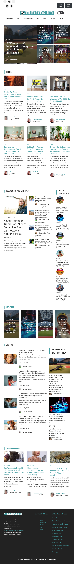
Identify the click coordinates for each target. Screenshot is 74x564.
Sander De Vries (44, 204)
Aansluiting (60, 5)
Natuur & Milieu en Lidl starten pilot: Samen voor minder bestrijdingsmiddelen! (43, 241)
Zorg (44, 18)
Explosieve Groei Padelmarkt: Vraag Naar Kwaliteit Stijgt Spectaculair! (62, 209)
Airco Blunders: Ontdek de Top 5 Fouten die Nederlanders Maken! (36, 99)
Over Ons (52, 18)
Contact (61, 18)
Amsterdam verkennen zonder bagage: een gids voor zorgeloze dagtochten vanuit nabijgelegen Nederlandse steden (43, 214)
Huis (18, 18)
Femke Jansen (14, 117)
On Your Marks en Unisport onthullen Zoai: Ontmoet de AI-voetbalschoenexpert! (45, 35)
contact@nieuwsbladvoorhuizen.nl (14, 530)
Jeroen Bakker (44, 219)
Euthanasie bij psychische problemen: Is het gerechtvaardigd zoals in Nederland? (33, 396)
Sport (37, 18)
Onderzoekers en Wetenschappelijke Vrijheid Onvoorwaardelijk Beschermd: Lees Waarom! (43, 199)
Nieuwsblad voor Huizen (31, 559)
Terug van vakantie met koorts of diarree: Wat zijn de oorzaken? (31, 417)
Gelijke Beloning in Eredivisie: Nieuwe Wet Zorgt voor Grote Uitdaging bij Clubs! (63, 297)
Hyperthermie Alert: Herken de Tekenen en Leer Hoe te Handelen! (32, 372)
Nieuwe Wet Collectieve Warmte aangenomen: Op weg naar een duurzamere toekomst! (43, 228)
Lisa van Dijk (13, 60)
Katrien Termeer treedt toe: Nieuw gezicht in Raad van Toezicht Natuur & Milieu (15, 227)
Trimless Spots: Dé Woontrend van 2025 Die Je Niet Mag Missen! (60, 99)
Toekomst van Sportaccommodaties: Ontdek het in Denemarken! (62, 34)
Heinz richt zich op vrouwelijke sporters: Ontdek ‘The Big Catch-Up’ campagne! (45, 54)
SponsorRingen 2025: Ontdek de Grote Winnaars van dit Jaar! (62, 53)
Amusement (9, 18)
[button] (60, 12)
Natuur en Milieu (27, 18)
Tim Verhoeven (37, 119)
